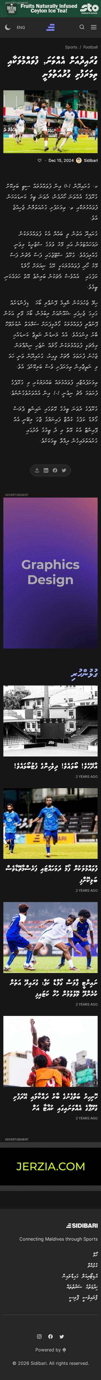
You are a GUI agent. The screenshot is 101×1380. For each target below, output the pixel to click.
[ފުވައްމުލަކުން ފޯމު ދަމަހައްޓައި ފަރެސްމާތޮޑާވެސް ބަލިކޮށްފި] (50, 823)
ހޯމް (95, 1255)
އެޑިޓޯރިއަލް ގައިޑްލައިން (80, 1276)
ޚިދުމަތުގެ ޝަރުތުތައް (82, 1287)
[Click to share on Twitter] (64, 470)
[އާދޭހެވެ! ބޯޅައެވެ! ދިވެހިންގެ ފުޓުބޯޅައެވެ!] (50, 721)
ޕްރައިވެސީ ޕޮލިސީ (83, 1298)
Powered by (48, 1350)
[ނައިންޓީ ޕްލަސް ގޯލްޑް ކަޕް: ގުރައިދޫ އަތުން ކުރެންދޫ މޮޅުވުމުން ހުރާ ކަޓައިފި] (50, 937)
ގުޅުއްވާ (93, 1266)
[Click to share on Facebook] (55, 470)
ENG (21, 27)
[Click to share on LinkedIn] (46, 470)
